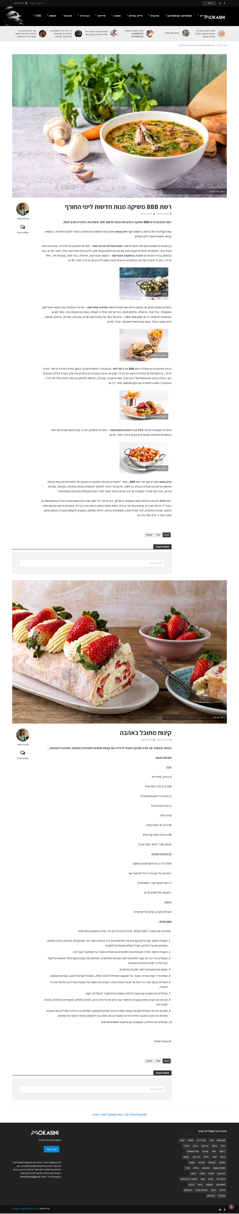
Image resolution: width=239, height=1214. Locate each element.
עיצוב (193, 1173)
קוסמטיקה (220, 1184)
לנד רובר (196, 1156)
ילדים (206, 1156)
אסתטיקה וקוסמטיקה (179, 16)
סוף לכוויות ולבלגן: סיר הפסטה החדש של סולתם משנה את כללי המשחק (25, 33)
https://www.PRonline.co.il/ (25, 1208)
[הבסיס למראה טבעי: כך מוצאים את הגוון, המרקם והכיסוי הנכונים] (221, 33)
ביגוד (223, 1145)
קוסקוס (209, 1184)
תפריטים (211, 1195)
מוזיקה (222, 1162)
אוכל (158, 534)
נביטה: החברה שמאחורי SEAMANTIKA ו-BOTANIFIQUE (134, 33)
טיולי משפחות (193, 1151)
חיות (214, 1151)
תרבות (68, 16)
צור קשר (39, 3)
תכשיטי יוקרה (201, 1190)
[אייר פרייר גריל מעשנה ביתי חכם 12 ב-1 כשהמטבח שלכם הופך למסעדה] (78, 33)
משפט (52, 16)
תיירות (102, 16)
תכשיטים (188, 1190)
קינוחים (149, 534)
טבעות (205, 1151)
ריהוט (200, 1184)
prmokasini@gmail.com (33, 1176)
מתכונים (205, 1167)
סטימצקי (221, 1173)
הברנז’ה (85, 16)
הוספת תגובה (23, 232)
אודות (32, 3)
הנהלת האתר (23, 218)
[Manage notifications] (231, 1206)
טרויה (222, 1156)
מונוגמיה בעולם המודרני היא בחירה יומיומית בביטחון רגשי (96, 33)
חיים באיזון (135, 16)
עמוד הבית (222, 45)
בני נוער (204, 1145)
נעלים (196, 1167)
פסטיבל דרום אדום (189, 1179)
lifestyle (221, 1140)
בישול (214, 1145)
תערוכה (221, 1195)
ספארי (202, 1173)
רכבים (191, 1184)
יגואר (214, 1156)
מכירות (202, 1162)
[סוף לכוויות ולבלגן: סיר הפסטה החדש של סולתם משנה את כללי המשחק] (42, 33)
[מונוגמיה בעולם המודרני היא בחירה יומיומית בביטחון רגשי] (114, 33)
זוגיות (203, 16)
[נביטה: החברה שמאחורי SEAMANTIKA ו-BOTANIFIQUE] (150, 33)
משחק (192, 1162)
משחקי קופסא (219, 1167)
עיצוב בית (221, 1179)
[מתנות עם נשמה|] (185, 33)
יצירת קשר (51, 1149)
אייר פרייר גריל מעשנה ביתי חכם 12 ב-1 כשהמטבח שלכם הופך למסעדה (61, 33)
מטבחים (212, 1162)
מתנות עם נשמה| (172, 33)
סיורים (211, 1173)
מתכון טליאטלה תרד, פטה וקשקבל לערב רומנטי (119, 1114)
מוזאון (186, 1156)
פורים (210, 1179)
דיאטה (222, 1151)
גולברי (186, 1145)
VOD (38, 16)
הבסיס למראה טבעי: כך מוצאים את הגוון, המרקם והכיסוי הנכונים (205, 33)
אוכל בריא (201, 1140)
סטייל (187, 1167)
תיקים (213, 1190)
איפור (182, 1140)
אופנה (117, 16)
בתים (195, 1145)
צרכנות (155, 16)
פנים (203, 1179)
